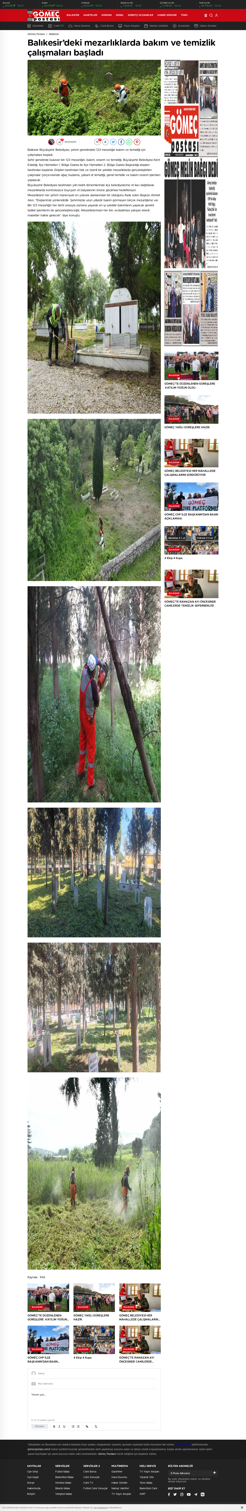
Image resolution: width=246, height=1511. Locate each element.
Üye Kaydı (33, 1477)
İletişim (31, 1494)
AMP (142, 1494)
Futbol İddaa (62, 1471)
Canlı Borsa (107, 26)
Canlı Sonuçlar (91, 1477)
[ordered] (73, 1426)
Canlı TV (59, 26)
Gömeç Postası (36, 34)
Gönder (39, 1426)
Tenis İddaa (146, 1483)
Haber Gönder (167, 15)
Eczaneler (184, 26)
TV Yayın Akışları (121, 1494)
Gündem (106, 15)
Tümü (184, 15)
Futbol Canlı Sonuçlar (95, 1488)
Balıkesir (73, 15)
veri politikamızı (100, 1508)
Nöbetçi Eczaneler (140, 15)
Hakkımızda (33, 1488)
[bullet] (78, 1426)
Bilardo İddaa (62, 1488)
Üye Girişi (32, 1471)
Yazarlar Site (147, 1477)
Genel (120, 15)
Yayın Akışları (132, 26)
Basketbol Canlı (148, 1488)
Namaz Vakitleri (159, 26)
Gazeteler (90, 15)
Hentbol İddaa (63, 1483)
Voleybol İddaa (63, 1494)
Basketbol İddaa (64, 1477)
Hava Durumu (82, 26)
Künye (30, 1483)
